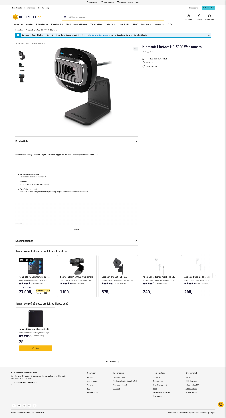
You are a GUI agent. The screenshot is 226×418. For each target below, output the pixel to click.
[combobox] (113, 17)
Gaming (29, 24)
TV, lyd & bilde (96, 24)
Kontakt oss (157, 377)
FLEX (170, 24)
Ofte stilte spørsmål (160, 385)
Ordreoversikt (92, 381)
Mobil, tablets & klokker (76, 24)
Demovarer (146, 24)
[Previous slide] (30, 88)
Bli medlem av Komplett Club (26, 382)
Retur (155, 389)
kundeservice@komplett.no (98, 35)
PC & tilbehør (42, 24)
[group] (83, 87)
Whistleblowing (191, 392)
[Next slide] (135, 88)
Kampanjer (159, 24)
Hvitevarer (110, 24)
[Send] (65, 17)
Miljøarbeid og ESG (192, 385)
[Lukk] (208, 35)
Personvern (172, 413)
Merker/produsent (120, 385)
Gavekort (90, 385)
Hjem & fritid (124, 24)
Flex (88, 389)
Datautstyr (18, 24)
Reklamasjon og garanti (161, 392)
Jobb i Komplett (191, 381)
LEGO (135, 24)
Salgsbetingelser (119, 377)
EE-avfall (116, 389)
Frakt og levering (159, 396)
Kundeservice (158, 381)
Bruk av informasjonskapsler (188, 413)
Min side (90, 377)
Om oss (188, 377)
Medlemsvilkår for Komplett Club (125, 381)
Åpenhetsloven (191, 389)
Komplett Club (92, 392)
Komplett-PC (57, 24)
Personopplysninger (207, 413)
